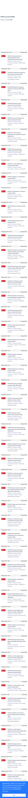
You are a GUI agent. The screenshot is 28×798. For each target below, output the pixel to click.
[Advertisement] (14, 36)
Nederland (3, 19)
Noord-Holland (10, 62)
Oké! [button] (14, 795)
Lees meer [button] (5, 791)
